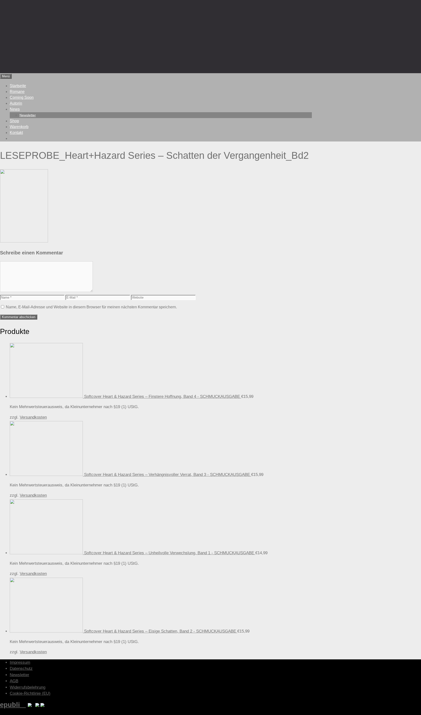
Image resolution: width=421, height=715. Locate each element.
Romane (17, 92)
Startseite (18, 86)
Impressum (20, 662)
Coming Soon (22, 97)
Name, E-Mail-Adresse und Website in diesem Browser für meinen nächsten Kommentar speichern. (91, 307)
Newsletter (27, 115)
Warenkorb (19, 127)
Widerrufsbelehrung (27, 687)
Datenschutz (21, 668)
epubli (13, 704)
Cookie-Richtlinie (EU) (30, 693)
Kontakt (16, 133)
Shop (14, 121)
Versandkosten (33, 417)
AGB (14, 681)
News (15, 109)
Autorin (16, 103)
